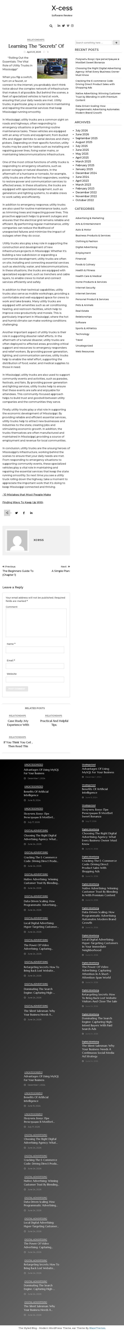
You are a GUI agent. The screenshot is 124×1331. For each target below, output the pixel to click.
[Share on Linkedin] (31, 513)
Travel (79, 339)
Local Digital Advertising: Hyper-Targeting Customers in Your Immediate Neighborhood (41, 925)
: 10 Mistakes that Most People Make (26, 494)
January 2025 (84, 169)
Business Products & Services (93, 235)
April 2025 (82, 157)
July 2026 (82, 130)
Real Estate (82, 310)
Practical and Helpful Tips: (54, 723)
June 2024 (82, 176)
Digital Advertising (86, 247)
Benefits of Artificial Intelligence (36, 793)
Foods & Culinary (85, 264)
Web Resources (85, 351)
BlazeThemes (97, 1328)
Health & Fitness (85, 270)
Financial (81, 258)
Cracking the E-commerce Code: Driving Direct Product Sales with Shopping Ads (95, 84)
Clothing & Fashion (87, 241)
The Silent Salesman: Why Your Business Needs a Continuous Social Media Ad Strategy (41, 1013)
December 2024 (86, 173)
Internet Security (85, 287)
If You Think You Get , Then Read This (18, 744)
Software (81, 322)
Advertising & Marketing (90, 218)
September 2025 (87, 138)
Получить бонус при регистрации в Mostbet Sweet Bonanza (38, 815)
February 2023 (85, 188)
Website (12, 673)
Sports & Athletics (86, 328)
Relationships (84, 316)
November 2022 (86, 196)
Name (11, 643)
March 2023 (83, 184)
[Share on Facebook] (24, 513)
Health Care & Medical (88, 276)
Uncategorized (84, 345)
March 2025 (83, 161)
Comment (11, 606)
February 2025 (85, 165)
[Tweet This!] (16, 513)
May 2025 (82, 153)
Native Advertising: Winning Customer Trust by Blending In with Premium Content (98, 97)
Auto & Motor (83, 229)
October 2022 (85, 200)
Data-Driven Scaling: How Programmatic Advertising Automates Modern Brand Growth (97, 109)
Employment (83, 252)
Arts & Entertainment (88, 223)
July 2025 (82, 146)
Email (11, 660)
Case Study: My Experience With (18, 723)
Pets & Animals (84, 305)
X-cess (62, 8)
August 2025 (84, 142)
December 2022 (86, 192)
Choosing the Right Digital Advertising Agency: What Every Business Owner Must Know (98, 72)
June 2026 (82, 134)
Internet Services (86, 293)
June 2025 (82, 149)
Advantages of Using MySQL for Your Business (41, 771)
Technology (82, 334)
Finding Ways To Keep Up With (22, 502)
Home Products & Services (91, 281)
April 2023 (82, 180)
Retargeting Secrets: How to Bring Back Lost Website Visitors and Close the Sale (41, 969)
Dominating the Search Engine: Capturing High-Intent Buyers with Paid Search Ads (38, 991)
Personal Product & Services (92, 299)
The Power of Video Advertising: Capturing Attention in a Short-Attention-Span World (37, 947)
